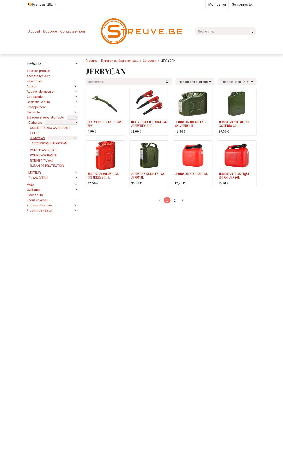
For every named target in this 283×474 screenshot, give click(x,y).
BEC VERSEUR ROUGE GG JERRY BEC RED (149, 124)
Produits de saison (39, 210)
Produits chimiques (39, 205)
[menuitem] (34, 31)
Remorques (34, 81)
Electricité (33, 112)
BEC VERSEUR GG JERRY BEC (104, 124)
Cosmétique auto (38, 102)
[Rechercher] (251, 31)
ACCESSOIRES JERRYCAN (49, 143)
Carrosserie (35, 96)
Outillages (33, 189)
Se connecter (242, 4)
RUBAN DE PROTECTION (47, 165)
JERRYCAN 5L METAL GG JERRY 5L (148, 176)
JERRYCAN (37, 138)
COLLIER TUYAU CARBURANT (50, 127)
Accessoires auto (38, 76)
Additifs (32, 86)
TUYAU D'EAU (38, 177)
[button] (237, 81)
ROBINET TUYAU (41, 160)
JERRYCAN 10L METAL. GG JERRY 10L (190, 124)
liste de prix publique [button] (194, 81)
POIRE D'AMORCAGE (44, 150)
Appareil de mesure (40, 91)
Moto (30, 184)
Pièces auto (35, 195)
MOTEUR (34, 172)
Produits (91, 60)
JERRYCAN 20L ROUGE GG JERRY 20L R (103, 176)
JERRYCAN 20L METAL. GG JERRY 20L (234, 124)
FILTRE (34, 133)
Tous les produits (38, 71)
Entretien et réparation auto (45, 117)
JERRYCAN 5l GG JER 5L (191, 174)
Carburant (35, 122)
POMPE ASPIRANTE (43, 155)
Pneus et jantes (37, 200)
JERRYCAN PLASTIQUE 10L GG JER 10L (234, 176)
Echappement (36, 107)
